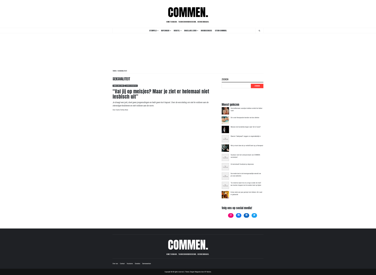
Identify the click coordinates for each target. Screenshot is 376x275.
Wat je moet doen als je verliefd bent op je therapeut (247, 145)
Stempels (153, 30)
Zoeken (225, 79)
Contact (122, 264)
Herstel (177, 30)
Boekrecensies (206, 30)
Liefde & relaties (131, 86)
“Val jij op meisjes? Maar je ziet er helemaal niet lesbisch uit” (161, 94)
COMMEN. (188, 12)
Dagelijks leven (190, 30)
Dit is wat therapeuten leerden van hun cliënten (245, 118)
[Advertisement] (188, 49)
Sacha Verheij (120, 110)
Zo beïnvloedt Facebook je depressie (242, 164)
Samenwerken (146, 264)
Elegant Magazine (195, 272)
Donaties (137, 264)
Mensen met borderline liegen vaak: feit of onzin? (246, 127)
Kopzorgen (165, 30)
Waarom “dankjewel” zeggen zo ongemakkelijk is (246, 136)
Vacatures (130, 264)
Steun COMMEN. (221, 30)
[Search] (259, 30)
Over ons (115, 264)
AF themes (207, 272)
